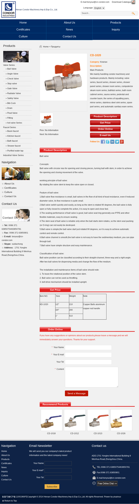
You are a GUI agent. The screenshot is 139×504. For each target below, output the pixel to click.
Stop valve (12, 83)
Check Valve (13, 78)
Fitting (10, 118)
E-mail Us (105, 135)
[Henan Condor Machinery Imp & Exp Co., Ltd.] (8, 9)
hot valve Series (14, 123)
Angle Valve (12, 74)
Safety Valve (13, 98)
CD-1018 (51, 433)
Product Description (105, 116)
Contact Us (69, 36)
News (69, 29)
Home (23, 22)
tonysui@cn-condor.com (98, 2)
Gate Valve (12, 88)
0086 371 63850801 (18, 233)
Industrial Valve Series (13, 155)
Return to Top (10, 501)
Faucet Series (9, 127)
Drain (9, 108)
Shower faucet (14, 146)
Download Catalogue (122, 2)
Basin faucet (13, 131)
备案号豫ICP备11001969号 (14, 497)
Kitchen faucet (13, 136)
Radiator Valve (14, 93)
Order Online (105, 129)
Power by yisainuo (112, 497)
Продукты (55, 47)
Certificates (23, 29)
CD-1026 (121, 433)
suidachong (17, 244)
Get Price (105, 122)
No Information (51, 130)
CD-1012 (74, 433)
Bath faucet (12, 141)
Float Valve (12, 113)
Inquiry (116, 29)
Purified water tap (15, 151)
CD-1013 (98, 433)
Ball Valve (11, 69)
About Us (69, 22)
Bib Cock (11, 103)
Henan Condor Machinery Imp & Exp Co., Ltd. (37, 9)
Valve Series (9, 65)
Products (115, 22)
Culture (23, 36)
